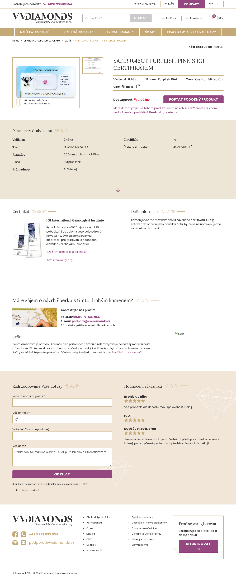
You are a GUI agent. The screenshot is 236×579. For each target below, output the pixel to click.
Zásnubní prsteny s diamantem (149, 522)
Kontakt (191, 4)
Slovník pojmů (140, 544)
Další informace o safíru (128, 352)
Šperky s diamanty (142, 517)
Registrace (196, 18)
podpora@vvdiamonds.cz (91, 321)
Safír (68, 40)
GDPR (85, 484)
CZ (211, 4)
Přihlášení (171, 18)
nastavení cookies (67, 573)
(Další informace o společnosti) (67, 252)
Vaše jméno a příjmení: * (29, 396)
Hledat (140, 18)
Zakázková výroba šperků (146, 533)
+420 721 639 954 (60, 4)
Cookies (91, 544)
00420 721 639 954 (86, 317)
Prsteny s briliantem (143, 539)
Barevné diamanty (119, 32)
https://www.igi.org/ (60, 260)
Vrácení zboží (94, 550)
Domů (15, 40)
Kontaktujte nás (161, 112)
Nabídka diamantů (34, 32)
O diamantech (145, 4)
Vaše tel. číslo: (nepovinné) (30, 429)
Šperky (150, 32)
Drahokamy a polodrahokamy (191, 32)
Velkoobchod (94, 522)
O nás (169, 4)
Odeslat (62, 474)
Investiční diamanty (77, 32)
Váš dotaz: (19, 446)
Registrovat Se (198, 546)
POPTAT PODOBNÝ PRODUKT (193, 99)
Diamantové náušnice (144, 528)
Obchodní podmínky (98, 517)
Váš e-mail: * (21, 413)
